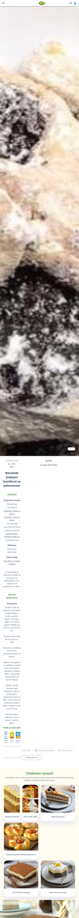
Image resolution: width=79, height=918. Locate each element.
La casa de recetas (48, 465)
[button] (76, 231)
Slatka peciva (31, 757)
